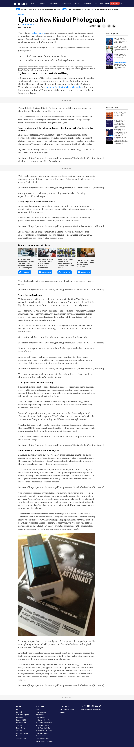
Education (65, 3)
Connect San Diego (45, 722)
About (86, 3)
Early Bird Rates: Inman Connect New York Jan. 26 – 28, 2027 (40, 9)
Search (119, 3)
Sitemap (19, 725)
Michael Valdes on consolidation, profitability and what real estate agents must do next (120, 132)
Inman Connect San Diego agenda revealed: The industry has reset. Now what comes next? (120, 124)
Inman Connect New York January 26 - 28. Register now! (120, 114)
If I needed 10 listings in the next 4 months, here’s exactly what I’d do (121, 48)
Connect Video (41, 736)
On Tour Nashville (44, 728)
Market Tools (98, 3)
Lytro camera (38, 32)
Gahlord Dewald (28, 25)
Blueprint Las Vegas (45, 730)
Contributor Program (67, 709)
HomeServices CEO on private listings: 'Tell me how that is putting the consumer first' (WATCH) (121, 140)
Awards (76, 3)
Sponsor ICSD (21, 720)
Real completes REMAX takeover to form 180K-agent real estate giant (121, 40)
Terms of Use (21, 738)
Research (53, 3)
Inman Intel (40, 715)
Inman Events (40, 717)
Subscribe (114, 3)
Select (38, 709)
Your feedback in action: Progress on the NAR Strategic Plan (120, 66)
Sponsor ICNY (21, 722)
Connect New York (44, 720)
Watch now (46, 272)
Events (42, 3)
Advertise (19, 717)
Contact (19, 712)
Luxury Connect (43, 725)
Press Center (21, 728)
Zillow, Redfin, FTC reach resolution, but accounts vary (120, 55)
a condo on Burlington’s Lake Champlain (63, 87)
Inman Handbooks (42, 733)
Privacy (18, 736)
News (32, 3)
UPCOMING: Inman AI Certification (106, 9)
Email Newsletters (42, 738)
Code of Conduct (22, 733)
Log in (107, 3)
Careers (19, 730)
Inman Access (41, 712)
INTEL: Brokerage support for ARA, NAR (80, 9)
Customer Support (22, 715)
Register (26, 272)
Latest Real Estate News (44, 741)
